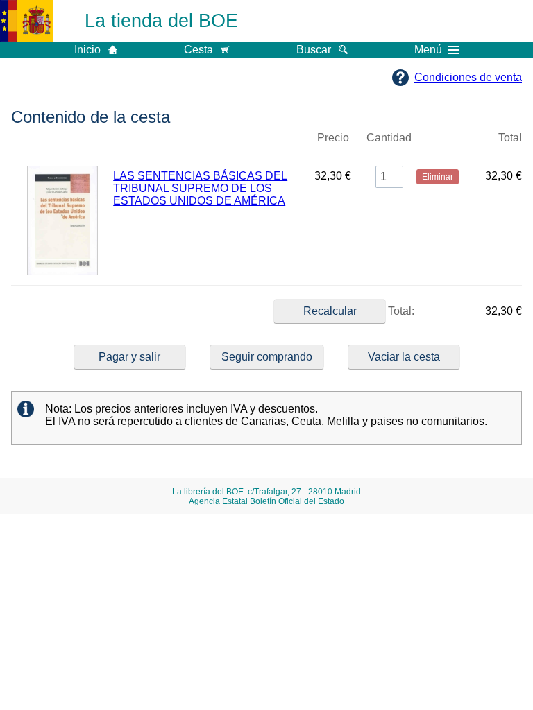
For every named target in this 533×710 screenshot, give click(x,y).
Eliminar (437, 143)
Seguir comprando (266, 357)
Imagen (62, 143)
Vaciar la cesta (404, 357)
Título (207, 143)
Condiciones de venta (468, 77)
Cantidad (389, 138)
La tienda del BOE (161, 20)
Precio (333, 138)
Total (510, 138)
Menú (428, 49)
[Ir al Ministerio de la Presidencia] (26, 21)
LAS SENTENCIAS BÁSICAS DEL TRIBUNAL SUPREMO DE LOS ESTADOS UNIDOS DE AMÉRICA (200, 188)
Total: (399, 311)
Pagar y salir (129, 357)
